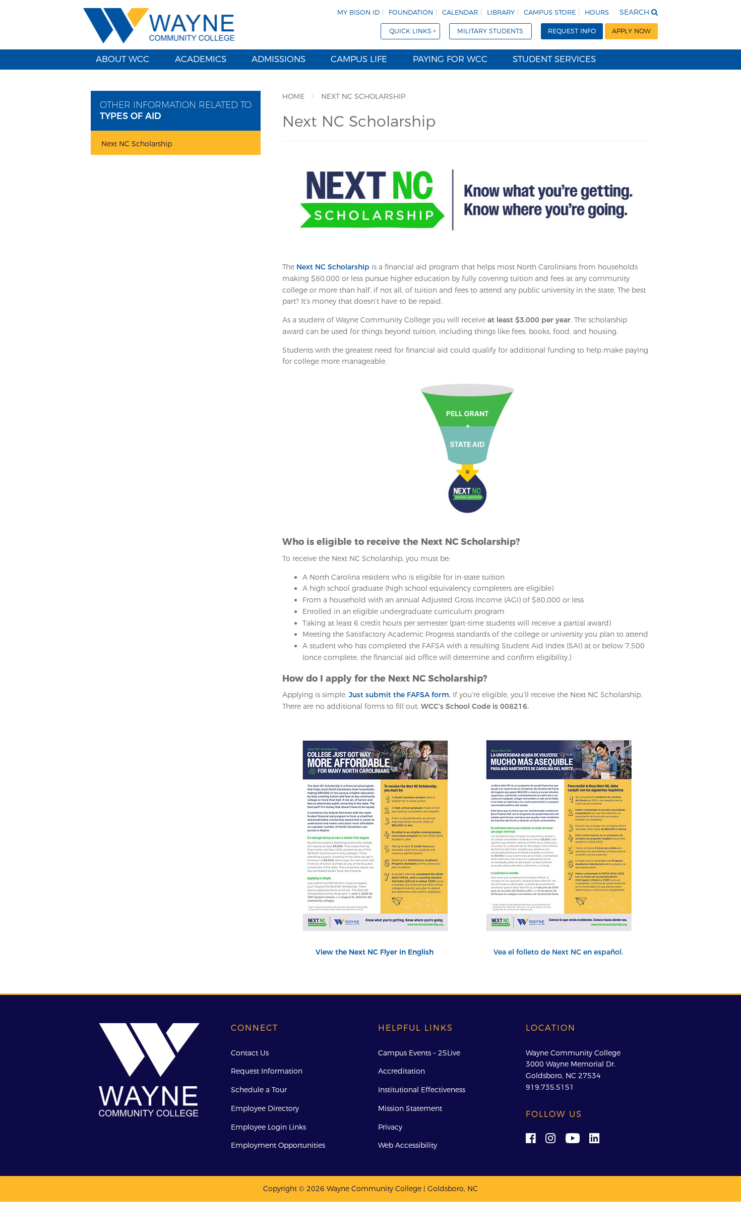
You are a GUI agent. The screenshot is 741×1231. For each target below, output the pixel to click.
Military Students (490, 31)
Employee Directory (265, 1108)
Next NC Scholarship (332, 266)
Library (501, 12)
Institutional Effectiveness (421, 1089)
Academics (200, 59)
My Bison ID (358, 12)
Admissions (278, 59)
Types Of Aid (130, 115)
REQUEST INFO (572, 31)
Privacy (390, 1127)
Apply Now (631, 31)
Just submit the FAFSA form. (400, 694)
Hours (597, 12)
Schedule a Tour (259, 1089)
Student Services (554, 59)
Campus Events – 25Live (419, 1052)
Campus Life (359, 59)
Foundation (411, 12)
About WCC (122, 59)
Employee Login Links (268, 1127)
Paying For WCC (450, 59)
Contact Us (250, 1052)
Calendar (460, 12)
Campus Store (550, 12)
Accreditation (401, 1071)
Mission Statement (410, 1108)
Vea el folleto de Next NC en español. (558, 952)
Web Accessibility (407, 1145)
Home (293, 96)
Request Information (266, 1071)
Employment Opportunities (278, 1145)
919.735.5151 (550, 1087)
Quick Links (410, 31)
